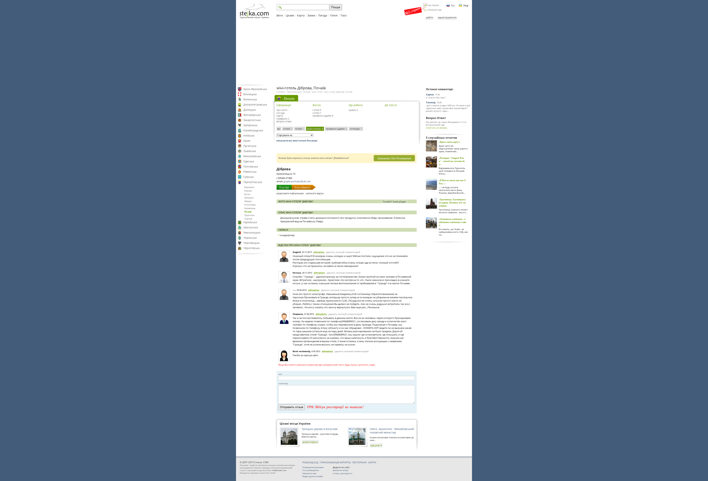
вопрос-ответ (284, 121)
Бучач (247, 194)
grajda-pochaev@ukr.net (297, 181)
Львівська (249, 151)
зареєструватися (447, 17)
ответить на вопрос (436, 127)
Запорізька (250, 125)
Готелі (334, 15)
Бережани (249, 187)
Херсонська (250, 227)
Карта (301, 15)
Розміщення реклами (313, 467)
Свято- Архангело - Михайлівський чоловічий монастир (392, 430)
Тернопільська (252, 182)
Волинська (250, 99)
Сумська (248, 177)
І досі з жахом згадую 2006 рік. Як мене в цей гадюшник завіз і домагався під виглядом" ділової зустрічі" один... (448, 108)
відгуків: (376, 445)
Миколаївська (252, 156)
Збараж (248, 201)
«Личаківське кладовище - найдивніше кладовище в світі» (452, 222)
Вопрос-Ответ (436, 118)
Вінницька (250, 94)
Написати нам (435, 9)
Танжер (430, 102)
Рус (453, 5)
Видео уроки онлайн (312, 476)
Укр (465, 5)
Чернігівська (251, 248)
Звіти (279, 15)
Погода (322, 15)
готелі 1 (317, 113)
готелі (287, 128)
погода (280, 113)
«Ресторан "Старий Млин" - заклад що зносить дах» (452, 161)
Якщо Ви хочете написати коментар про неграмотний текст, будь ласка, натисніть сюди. (326, 364)
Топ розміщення (310, 470)
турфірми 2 (282, 118)
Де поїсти (391, 105)
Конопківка (250, 204)
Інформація (283, 105)
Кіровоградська (253, 130)
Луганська (249, 146)
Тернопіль (249, 215)
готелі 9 (317, 110)
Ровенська (249, 171)
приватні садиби (336, 128)
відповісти (318, 252)
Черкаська (250, 237)
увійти (429, 17)
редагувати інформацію (290, 193)
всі (278, 128)
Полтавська (250, 166)
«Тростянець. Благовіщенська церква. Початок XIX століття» (452, 202)
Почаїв (247, 211)
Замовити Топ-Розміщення (394, 158)
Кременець (250, 208)
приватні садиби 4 (323, 115)
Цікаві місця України (295, 423)
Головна (281, 91)
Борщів (248, 190)
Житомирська (252, 115)
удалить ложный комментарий (343, 252)
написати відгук (315, 193)
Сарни (430, 94)
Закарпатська (252, 120)
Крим (246, 140)
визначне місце (340, 470)
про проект (433, 5)
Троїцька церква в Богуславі (320, 429)
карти (279, 115)
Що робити (356, 105)
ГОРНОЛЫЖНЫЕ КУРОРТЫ (335, 462)
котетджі (356, 128)
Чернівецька (251, 243)
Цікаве (290, 15)
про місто (281, 110)
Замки (311, 15)
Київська (248, 135)
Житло (317, 105)
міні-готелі (317, 91)
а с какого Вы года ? (436, 97)
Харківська (250, 222)
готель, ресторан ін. (343, 473)
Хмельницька (251, 232)
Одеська (248, 161)
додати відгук (310, 442)
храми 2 (353, 110)
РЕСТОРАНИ (360, 462)
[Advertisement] (354, 52)
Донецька (249, 109)
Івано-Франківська (255, 89)
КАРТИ (372, 462)
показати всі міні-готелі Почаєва (296, 140)
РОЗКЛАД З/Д (310, 462)
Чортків (248, 218)
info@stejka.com (279, 470)
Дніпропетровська (255, 104)
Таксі (344, 15)
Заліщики (249, 197)
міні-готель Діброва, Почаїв (338, 91)
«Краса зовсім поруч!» (449, 141)
